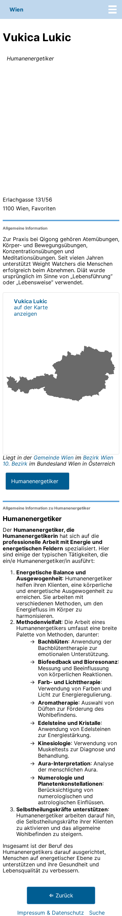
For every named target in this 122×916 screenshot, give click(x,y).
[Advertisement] (61, 130)
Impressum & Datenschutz (50, 912)
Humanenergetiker (34, 481)
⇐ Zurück (61, 895)
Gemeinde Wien (54, 457)
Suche (97, 912)
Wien (16, 9)
